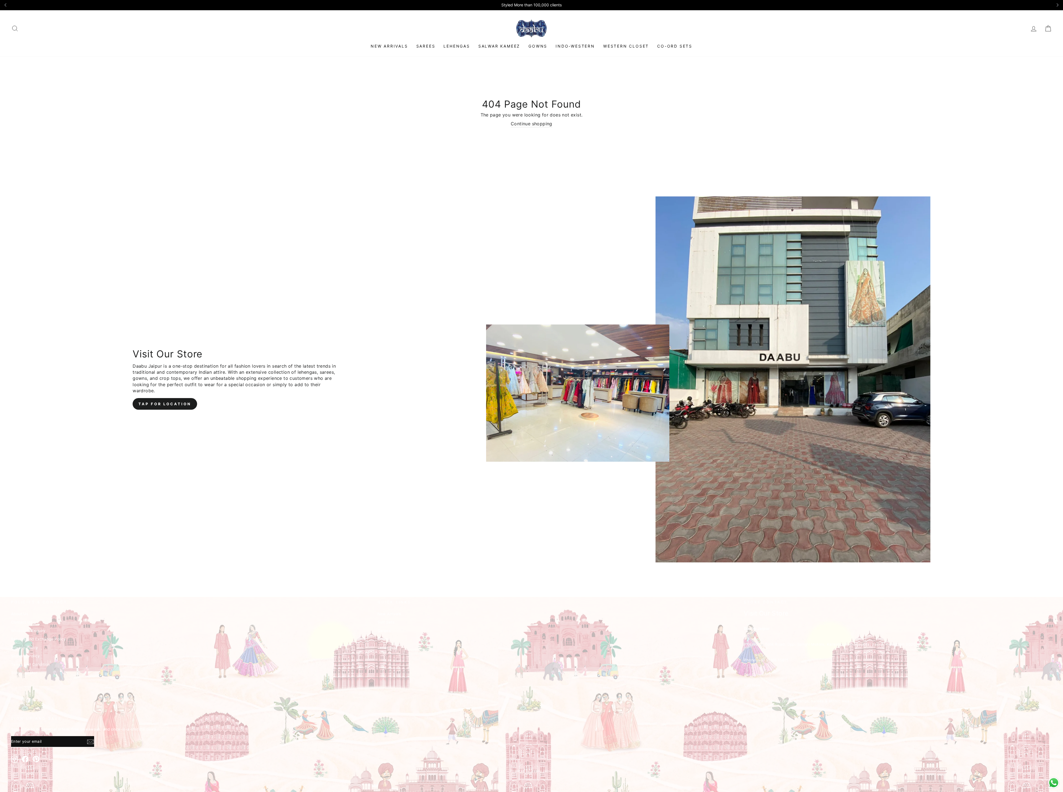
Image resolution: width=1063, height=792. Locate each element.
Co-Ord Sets (674, 46)
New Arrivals (389, 46)
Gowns (537, 46)
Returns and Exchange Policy (38, 639)
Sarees (425, 46)
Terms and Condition (30, 664)
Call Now (752, 685)
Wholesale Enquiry (28, 631)
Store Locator (24, 673)
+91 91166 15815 (773, 660)
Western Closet (626, 46)
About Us (19, 614)
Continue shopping (531, 123)
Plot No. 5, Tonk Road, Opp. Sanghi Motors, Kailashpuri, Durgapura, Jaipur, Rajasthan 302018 (832, 644)
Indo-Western (575, 46)
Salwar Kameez (499, 46)
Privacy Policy (24, 647)
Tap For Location (164, 404)
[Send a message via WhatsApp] (1053, 782)
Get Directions (757, 674)
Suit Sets (386, 622)
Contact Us (21, 622)
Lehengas (456, 46)
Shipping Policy (25, 656)
